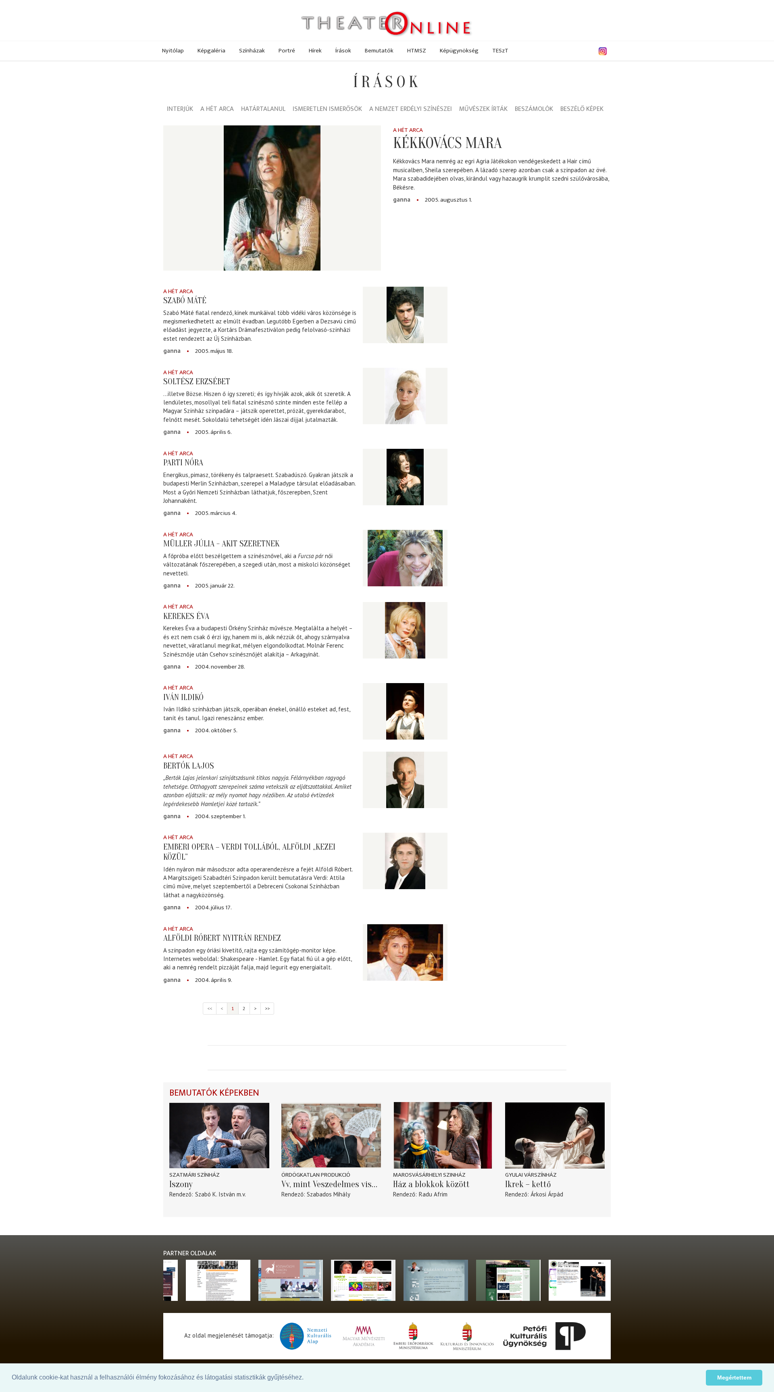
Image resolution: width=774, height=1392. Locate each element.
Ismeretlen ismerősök (327, 109)
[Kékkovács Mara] (272, 198)
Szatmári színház (194, 1175)
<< (209, 1008)
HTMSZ (416, 50)
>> (267, 1008)
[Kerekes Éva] (405, 630)
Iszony (181, 1184)
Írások (343, 50)
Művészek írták (483, 109)
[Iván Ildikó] (405, 711)
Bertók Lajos (188, 766)
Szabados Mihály (328, 1194)
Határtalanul (263, 109)
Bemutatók (379, 50)
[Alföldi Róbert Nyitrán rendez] (405, 952)
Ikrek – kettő (528, 1184)
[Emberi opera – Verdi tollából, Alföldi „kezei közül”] (405, 861)
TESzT (500, 50)
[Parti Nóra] (405, 477)
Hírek (315, 50)
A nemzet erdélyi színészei (410, 109)
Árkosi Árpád (547, 1194)
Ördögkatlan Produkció (315, 1175)
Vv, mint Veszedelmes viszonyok (331, 1184)
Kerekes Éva (186, 616)
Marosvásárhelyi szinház (429, 1175)
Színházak (252, 50)
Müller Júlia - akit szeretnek (221, 543)
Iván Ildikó (183, 697)
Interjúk (180, 109)
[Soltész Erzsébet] (405, 396)
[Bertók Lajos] (405, 780)
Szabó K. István (215, 1194)
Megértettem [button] (734, 1377)
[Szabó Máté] (405, 315)
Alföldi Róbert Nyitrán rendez (222, 938)
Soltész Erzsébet (196, 381)
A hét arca (217, 109)
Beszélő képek (581, 109)
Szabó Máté (184, 300)
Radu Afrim (433, 1194)
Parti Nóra (183, 462)
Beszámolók (534, 109)
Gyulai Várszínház (531, 1175)
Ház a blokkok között (431, 1184)
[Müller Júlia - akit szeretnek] (405, 558)
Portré (287, 50)
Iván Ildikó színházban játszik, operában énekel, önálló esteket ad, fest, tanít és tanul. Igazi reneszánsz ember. (256, 713)
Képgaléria (211, 50)
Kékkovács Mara (447, 143)
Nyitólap (173, 50)
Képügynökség (459, 50)
